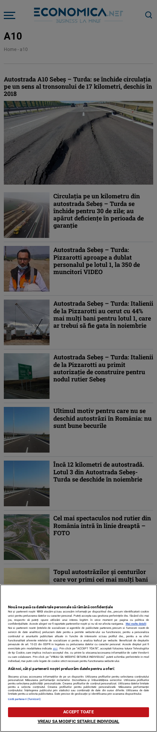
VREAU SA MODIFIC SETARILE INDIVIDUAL (78, 721)
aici (55, 648)
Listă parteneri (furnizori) (24, 699)
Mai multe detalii (136, 623)
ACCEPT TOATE (78, 712)
